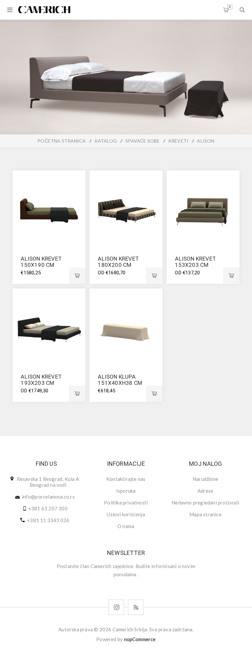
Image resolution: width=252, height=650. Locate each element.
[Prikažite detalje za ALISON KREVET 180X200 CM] (126, 206)
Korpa (230, 7)
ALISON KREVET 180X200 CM (118, 261)
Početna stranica (61, 141)
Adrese (205, 491)
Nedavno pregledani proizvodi (205, 502)
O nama (125, 526)
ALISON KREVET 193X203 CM (41, 379)
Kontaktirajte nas (125, 479)
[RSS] (135, 607)
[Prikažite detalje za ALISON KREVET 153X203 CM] (203, 206)
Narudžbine (205, 479)
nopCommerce (140, 639)
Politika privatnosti (126, 502)
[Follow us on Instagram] (116, 607)
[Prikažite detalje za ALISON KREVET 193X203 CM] (48, 324)
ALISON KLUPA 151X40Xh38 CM (120, 379)
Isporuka (126, 491)
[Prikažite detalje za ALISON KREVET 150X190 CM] (48, 206)
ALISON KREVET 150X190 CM (41, 261)
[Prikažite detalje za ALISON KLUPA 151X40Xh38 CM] (126, 324)
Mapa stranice (205, 514)
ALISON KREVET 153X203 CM (195, 261)
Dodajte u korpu (77, 275)
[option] (126, 77)
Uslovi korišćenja (126, 514)
